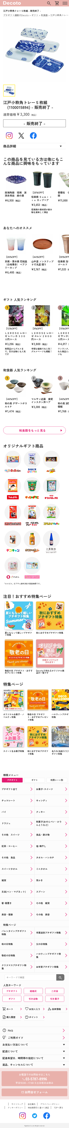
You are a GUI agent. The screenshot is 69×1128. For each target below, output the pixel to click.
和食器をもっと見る (32, 430)
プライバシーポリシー (50, 1104)
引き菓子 (54, 998)
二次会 (54, 991)
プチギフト (11, 991)
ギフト (12, 998)
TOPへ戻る (58, 1107)
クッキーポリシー (15, 1107)
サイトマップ (17, 1104)
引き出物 (33, 998)
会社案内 (31, 1104)
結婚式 (33, 991)
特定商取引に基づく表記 (38, 1107)
